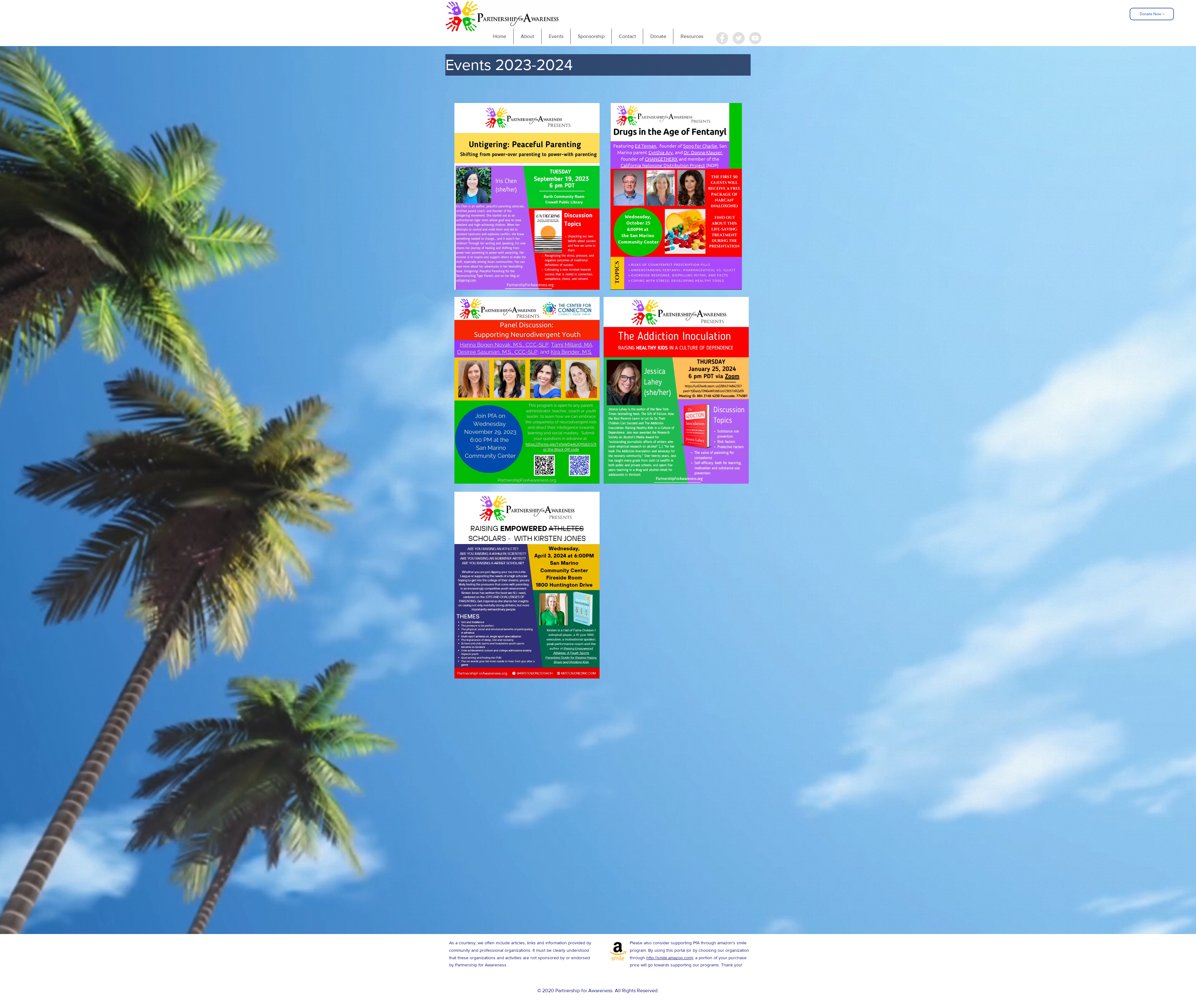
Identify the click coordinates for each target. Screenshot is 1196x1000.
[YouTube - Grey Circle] (755, 38)
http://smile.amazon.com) (669, 957)
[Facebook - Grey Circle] (722, 38)
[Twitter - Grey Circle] (739, 38)
